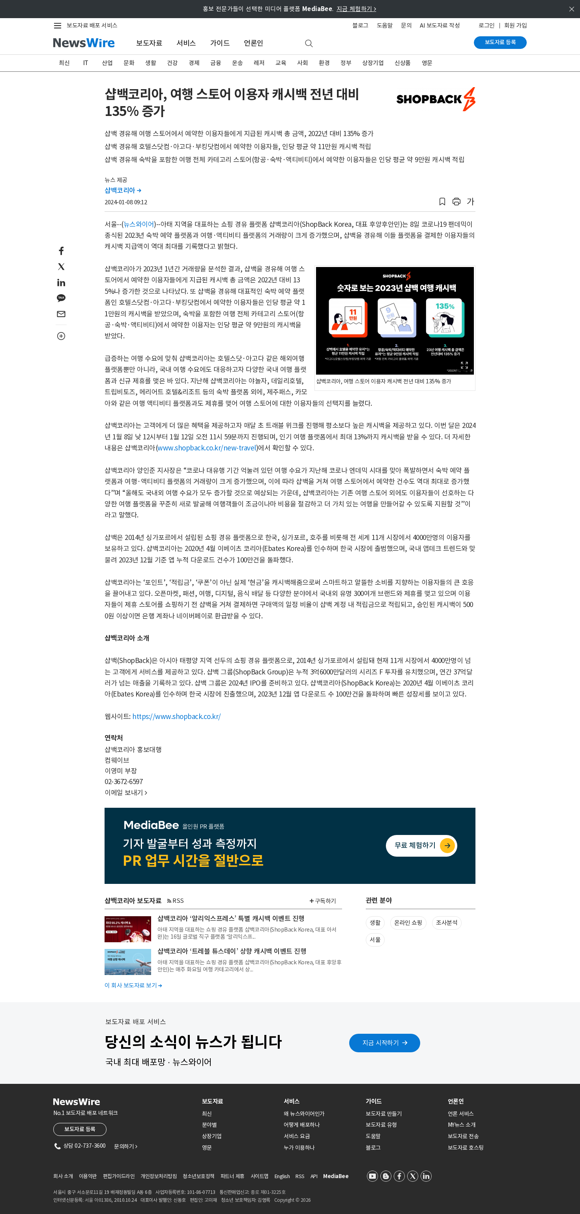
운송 (237, 63)
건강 (172, 63)
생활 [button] (375, 922)
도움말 (385, 25)
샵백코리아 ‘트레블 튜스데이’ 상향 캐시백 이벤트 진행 (231, 951)
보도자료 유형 (381, 1124)
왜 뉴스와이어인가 (304, 1113)
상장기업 (373, 63)
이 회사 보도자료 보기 (133, 985)
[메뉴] (59, 25)
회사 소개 (63, 1176)
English (282, 1176)
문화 (128, 63)
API (314, 1176)
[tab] (240, 1101)
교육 (280, 63)
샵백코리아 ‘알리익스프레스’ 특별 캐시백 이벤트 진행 (231, 918)
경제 (194, 63)
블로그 (360, 25)
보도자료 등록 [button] (79, 1129)
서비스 (186, 43)
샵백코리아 (123, 190)
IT (85, 63)
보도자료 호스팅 (466, 1147)
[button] (442, 201)
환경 (324, 63)
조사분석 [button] (446, 922)
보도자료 (149, 43)
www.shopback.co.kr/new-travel (206, 448)
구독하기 (325, 901)
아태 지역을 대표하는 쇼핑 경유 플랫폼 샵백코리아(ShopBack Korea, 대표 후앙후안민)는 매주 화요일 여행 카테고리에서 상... (249, 966)
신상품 (403, 63)
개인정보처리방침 (158, 1176)
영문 (427, 63)
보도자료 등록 (500, 42)
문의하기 (125, 1146)
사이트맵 (260, 1176)
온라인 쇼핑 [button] (408, 922)
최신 (64, 63)
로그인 (487, 25)
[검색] (309, 43)
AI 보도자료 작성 (440, 25)
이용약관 (88, 1176)
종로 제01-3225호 (268, 1192)
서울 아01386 (98, 1200)
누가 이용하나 (299, 1147)
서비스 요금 (297, 1136)
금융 (215, 63)
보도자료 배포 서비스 (92, 25)
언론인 (254, 43)
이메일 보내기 (126, 792)
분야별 (209, 1124)
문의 (406, 25)
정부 (346, 63)
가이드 (220, 43)
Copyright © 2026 (292, 1200)
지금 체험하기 (356, 9)
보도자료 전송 (463, 1136)
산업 (107, 63)
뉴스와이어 (138, 224)
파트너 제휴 (233, 1176)
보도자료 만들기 (384, 1113)
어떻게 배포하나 (302, 1124)
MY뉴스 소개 (462, 1124)
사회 (302, 63)
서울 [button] (375, 939)
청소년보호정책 (199, 1176)
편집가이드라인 (119, 1176)
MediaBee (335, 1176)
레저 (259, 63)
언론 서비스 (461, 1113)
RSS (178, 900)
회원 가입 (515, 25)
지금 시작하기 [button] (381, 1043)
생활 (150, 63)
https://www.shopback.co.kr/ (176, 716)
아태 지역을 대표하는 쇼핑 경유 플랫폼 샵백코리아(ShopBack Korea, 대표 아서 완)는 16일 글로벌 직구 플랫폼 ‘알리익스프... (247, 933)
